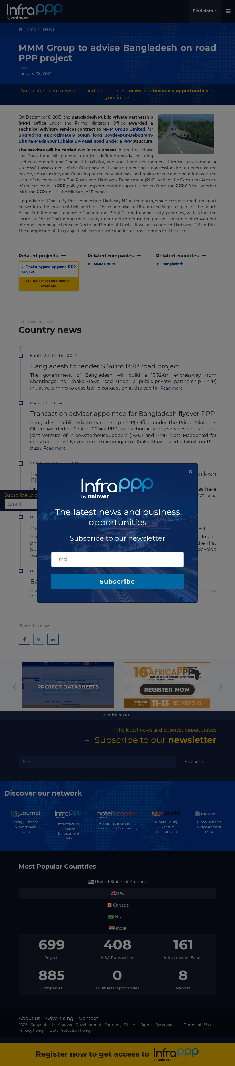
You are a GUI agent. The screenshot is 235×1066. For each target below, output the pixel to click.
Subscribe (117, 581)
